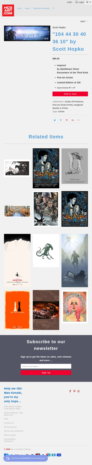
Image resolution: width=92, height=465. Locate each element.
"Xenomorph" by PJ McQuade (46, 250)
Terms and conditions (13, 431)
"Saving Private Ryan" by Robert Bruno (46, 209)
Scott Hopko (59, 27)
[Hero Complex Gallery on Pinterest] (74, 391)
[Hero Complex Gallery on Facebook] (70, 391)
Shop (19, 8)
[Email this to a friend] (78, 120)
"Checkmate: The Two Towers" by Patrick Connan (17, 310)
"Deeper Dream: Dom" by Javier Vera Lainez (17, 260)
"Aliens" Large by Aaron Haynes (46, 168)
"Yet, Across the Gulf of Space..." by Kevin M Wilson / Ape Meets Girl (74, 260)
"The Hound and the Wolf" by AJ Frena (17, 168)
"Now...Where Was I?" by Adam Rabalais (74, 166)
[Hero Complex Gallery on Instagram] (78, 391)
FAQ (6, 419)
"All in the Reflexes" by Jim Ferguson (17, 211)
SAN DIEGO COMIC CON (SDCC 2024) (12, 408)
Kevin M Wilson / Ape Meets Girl (13, 414)
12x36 (67, 101)
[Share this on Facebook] (60, 120)
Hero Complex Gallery (20, 449)
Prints (65, 108)
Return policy (10, 435)
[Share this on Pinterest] (66, 120)
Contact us (9, 423)
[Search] (53, 8)
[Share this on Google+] (72, 120)
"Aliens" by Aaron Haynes (74, 209)
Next (83, 21)
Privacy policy (10, 427)
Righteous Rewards (41, 8)
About (27, 8)
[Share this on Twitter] (55, 120)
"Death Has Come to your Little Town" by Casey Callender (46, 310)
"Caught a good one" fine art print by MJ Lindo (74, 306)
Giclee (61, 111)
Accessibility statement (9, 440)
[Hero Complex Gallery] (8, 10)
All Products (77, 101)
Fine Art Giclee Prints (63, 105)
